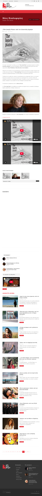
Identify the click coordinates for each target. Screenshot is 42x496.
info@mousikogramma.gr (35, 493)
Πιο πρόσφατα (6, 255)
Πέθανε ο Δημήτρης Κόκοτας (11, 257)
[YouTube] (36, 1)
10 (21, 451)
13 (27, 451)
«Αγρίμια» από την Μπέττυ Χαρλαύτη (28, 418)
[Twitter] (34, 1)
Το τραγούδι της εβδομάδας (9, 274)
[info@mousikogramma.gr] (38, 1)
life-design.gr (8, 492)
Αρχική (30, 19)
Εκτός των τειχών (19, 479)
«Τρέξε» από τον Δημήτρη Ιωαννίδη (28, 342)
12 (25, 451)
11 (23, 451)
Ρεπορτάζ (17, 469)
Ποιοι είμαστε (5, 1)
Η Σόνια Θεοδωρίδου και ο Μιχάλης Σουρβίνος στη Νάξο (33, 474)
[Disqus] (21, 207)
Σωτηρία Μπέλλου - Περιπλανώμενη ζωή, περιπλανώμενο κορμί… (33, 481)
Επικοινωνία (11, 1)
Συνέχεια (21, 322)
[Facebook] (32, 1)
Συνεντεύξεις (18, 467)
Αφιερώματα (18, 476)
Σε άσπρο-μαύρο (19, 477)
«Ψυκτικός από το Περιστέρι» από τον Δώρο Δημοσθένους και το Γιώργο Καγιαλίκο (29, 313)
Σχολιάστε (10, 31)
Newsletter (16, 1)
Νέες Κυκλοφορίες (36, 19)
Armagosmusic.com (6, 117)
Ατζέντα (17, 474)
